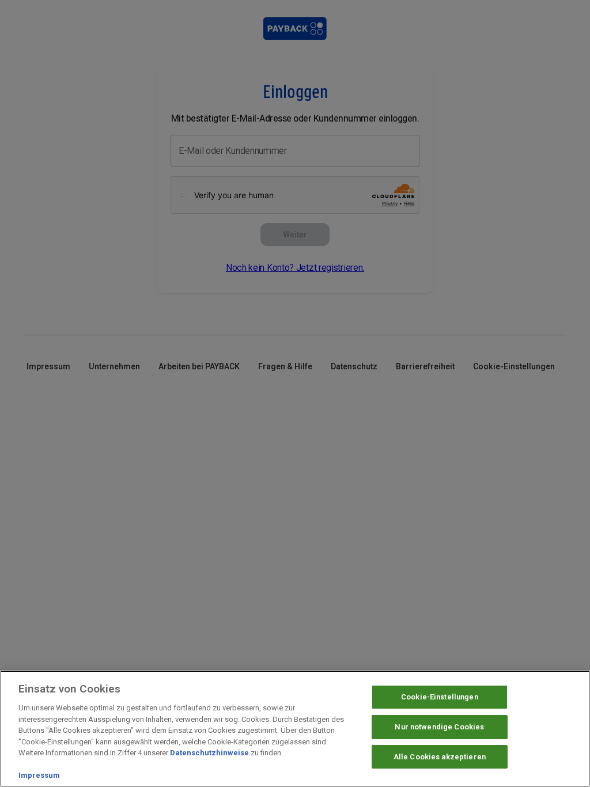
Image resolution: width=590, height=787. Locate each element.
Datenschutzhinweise (209, 752)
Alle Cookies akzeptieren (440, 756)
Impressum (39, 775)
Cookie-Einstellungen (439, 697)
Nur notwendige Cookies (439, 726)
